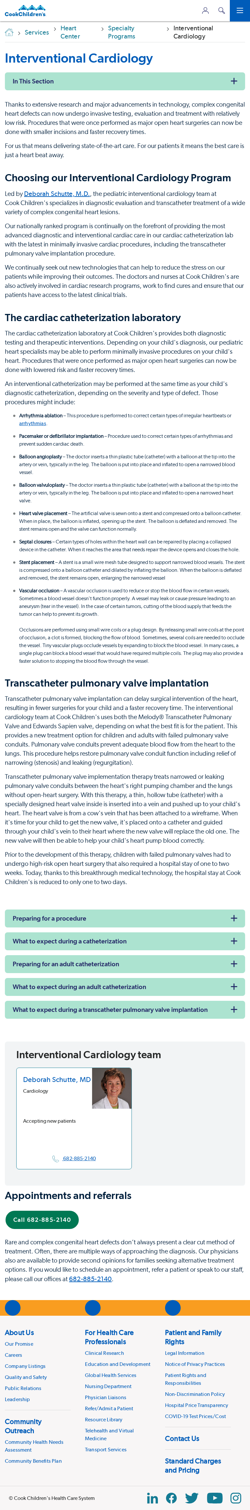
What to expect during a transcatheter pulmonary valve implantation (110, 1010)
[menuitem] (38, 1365)
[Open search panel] (221, 10)
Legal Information (184, 1353)
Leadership (17, 1399)
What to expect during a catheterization (70, 941)
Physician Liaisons (105, 1397)
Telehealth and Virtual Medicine (109, 1435)
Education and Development (117, 1364)
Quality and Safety (26, 1377)
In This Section (33, 81)
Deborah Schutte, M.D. (57, 194)
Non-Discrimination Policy (195, 1394)
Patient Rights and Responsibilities (185, 1379)
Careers (13, 1355)
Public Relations (23, 1388)
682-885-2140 (90, 1279)
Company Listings (25, 1366)
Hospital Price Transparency (196, 1405)
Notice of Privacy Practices (195, 1364)
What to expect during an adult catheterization (79, 987)
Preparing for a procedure (49, 918)
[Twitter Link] (192, 1498)
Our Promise (19, 1344)
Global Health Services (111, 1375)
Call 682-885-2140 (42, 1219)
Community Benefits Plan (33, 1461)
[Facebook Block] (171, 1498)
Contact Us (182, 1438)
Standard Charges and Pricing (193, 1465)
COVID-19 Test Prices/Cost (195, 1416)
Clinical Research (104, 1353)
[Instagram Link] (235, 1498)
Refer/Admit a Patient (109, 1408)
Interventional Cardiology (79, 58)
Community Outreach (23, 1426)
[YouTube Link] (215, 1498)
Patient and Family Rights (193, 1337)
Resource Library (104, 1419)
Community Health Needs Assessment (34, 1446)
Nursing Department (108, 1386)
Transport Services (106, 1449)
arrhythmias (32, 423)
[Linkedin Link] (152, 1498)
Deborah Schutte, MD (57, 1079)
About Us (19, 1332)
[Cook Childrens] (25, 10)
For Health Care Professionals (109, 1337)
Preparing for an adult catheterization (66, 964)
